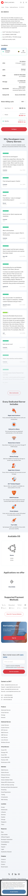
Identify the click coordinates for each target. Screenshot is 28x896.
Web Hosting (4, 799)
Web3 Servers (4, 732)
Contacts (3, 859)
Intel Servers (4, 737)
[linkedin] (16, 874)
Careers (3, 864)
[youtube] (19, 874)
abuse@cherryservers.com (11, 689)
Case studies (4, 834)
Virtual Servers (5, 712)
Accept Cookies (14, 891)
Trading (3, 794)
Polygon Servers (5, 777)
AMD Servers (4, 735)
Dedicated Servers (14, 7)
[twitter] (9, 874)
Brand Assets (4, 866)
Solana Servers (5, 772)
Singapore (3, 822)
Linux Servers (4, 740)
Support (3, 847)
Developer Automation (6, 839)
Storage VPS (4, 752)
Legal (2, 849)
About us (3, 862)
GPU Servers (4, 730)
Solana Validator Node (7, 779)
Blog (2, 832)
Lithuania (3, 812)
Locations (3, 804)
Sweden (3, 817)
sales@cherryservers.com (11, 685)
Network (3, 717)
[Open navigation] (26, 2)
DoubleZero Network (6, 851)
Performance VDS (5, 762)
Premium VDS (4, 760)
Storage (3, 715)
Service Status (6, 878)
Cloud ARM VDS (5, 757)
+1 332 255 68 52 (7, 695)
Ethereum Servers (5, 775)
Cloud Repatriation (6, 792)
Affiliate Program (5, 837)
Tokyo (2, 824)
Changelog (4, 844)
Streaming (3, 789)
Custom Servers (5, 727)
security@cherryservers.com (13, 691)
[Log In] (23, 2)
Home (2, 7)
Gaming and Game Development (9, 787)
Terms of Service (21, 878)
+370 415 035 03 (7, 699)
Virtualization (4, 797)
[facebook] (12, 874)
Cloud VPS (4, 750)
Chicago (3, 819)
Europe (3, 807)
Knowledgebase (5, 842)
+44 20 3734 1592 (8, 697)
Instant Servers (5, 725)
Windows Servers (5, 742)
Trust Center (13, 878)
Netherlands (4, 809)
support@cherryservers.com (13, 687)
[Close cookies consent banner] (25, 881)
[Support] (21, 2)
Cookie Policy (11, 888)
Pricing (6, 7)
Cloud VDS (4, 755)
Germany (3, 814)
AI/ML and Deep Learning (7, 784)
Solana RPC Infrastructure (7, 782)
